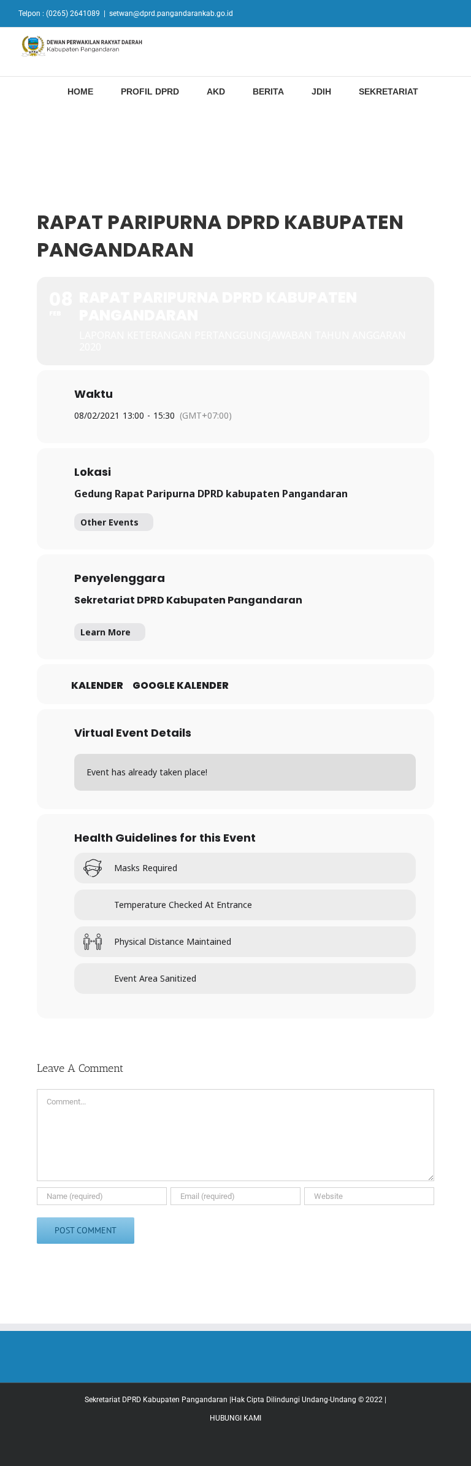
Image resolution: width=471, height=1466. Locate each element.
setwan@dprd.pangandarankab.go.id (171, 13)
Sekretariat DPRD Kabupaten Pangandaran (188, 600)
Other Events (109, 522)
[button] (449, 90)
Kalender (97, 686)
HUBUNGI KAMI (235, 1418)
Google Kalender (180, 686)
